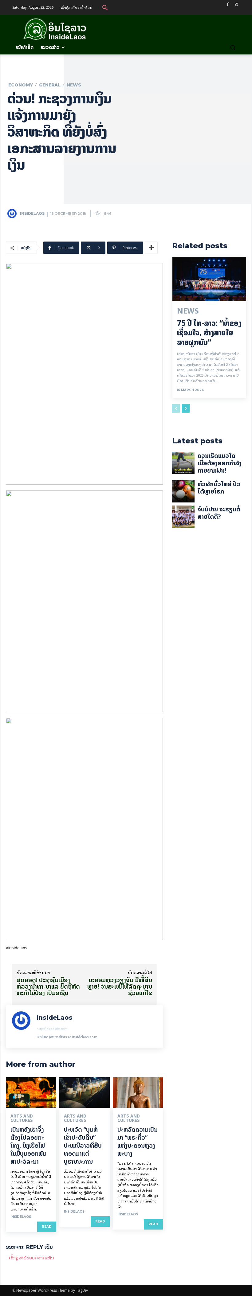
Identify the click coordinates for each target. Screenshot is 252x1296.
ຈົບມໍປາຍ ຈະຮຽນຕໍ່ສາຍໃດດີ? (219, 513)
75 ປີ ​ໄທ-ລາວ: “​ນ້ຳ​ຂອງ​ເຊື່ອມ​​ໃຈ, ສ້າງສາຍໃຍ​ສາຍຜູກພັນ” (209, 332)
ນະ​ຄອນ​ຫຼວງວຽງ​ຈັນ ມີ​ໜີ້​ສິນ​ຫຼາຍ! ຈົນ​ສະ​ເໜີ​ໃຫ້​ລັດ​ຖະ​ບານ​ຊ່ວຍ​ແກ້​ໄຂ (119, 986)
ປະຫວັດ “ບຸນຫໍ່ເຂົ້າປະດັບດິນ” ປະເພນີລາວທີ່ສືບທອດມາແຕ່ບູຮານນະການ (83, 1145)
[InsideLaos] (13, 213)
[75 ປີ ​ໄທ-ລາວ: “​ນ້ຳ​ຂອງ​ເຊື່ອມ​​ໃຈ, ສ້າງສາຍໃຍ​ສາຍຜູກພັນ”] (209, 279)
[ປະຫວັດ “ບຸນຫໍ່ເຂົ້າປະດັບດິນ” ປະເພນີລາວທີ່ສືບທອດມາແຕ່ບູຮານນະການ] (84, 1092)
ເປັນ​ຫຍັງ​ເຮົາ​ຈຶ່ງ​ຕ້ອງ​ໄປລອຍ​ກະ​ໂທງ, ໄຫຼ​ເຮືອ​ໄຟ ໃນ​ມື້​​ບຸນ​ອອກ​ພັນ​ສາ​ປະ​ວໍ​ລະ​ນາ (28, 1145)
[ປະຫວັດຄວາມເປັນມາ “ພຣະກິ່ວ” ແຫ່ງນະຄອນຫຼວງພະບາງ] (138, 1092)
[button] (105, 7)
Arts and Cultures (21, 1118)
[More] (151, 248)
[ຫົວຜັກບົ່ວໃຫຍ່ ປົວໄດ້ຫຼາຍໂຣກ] (183, 491)
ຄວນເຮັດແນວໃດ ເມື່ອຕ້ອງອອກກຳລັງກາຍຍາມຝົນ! (220, 462)
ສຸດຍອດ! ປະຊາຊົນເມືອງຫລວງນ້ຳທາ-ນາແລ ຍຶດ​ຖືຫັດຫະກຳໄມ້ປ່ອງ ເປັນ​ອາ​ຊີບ (48, 986)
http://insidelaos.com (52, 1029)
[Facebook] (227, 4)
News (74, 85)
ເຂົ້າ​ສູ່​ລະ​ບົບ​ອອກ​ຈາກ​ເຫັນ (31, 1257)
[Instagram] (236, 4)
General (50, 85)
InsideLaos (32, 213)
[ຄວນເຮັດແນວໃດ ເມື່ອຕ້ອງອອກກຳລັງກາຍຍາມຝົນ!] (183, 463)
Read (47, 1227)
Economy (20, 85)
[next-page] (186, 408)
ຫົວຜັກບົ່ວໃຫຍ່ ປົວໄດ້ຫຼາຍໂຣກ (219, 487)
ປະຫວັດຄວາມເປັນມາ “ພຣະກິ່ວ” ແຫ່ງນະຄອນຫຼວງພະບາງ (137, 1141)
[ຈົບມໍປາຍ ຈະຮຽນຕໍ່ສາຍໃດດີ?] (183, 517)
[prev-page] (176, 408)
